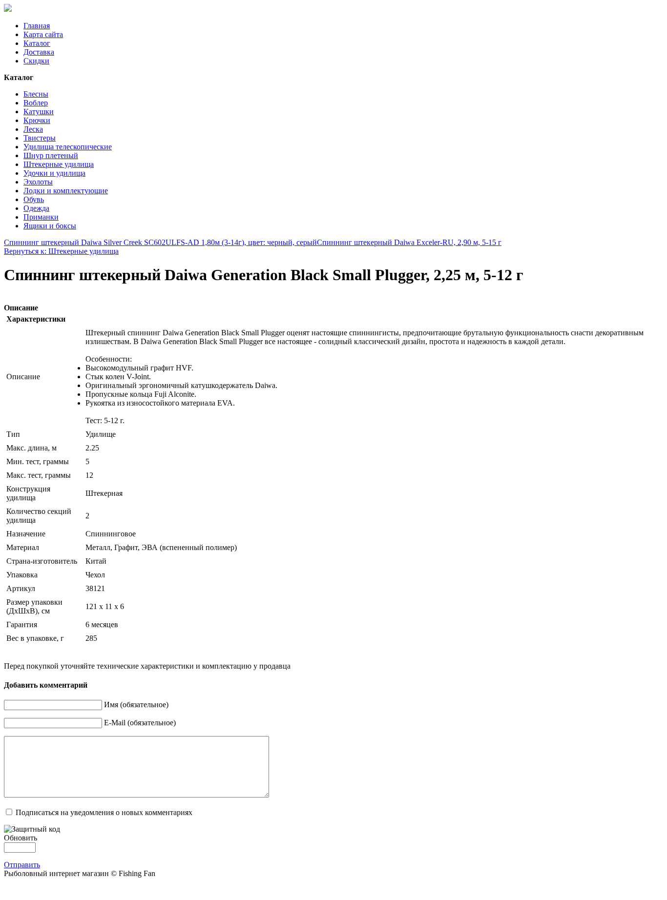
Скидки (36, 61)
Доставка (38, 52)
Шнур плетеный (50, 155)
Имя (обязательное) (136, 704)
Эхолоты (38, 182)
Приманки (41, 217)
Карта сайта (43, 34)
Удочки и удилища (54, 173)
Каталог (36, 43)
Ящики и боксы (49, 226)
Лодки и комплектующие (65, 190)
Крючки (36, 120)
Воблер (35, 103)
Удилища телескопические (67, 147)
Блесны (35, 94)
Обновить (20, 838)
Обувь (33, 199)
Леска (33, 129)
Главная (36, 25)
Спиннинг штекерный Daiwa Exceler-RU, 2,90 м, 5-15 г (409, 242)
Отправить (22, 864)
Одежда (36, 208)
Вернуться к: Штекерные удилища (61, 251)
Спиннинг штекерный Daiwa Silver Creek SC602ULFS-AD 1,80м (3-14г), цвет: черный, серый (160, 242)
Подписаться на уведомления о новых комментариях (104, 812)
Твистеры (39, 138)
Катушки (38, 111)
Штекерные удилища (58, 164)
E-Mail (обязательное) (140, 722)
